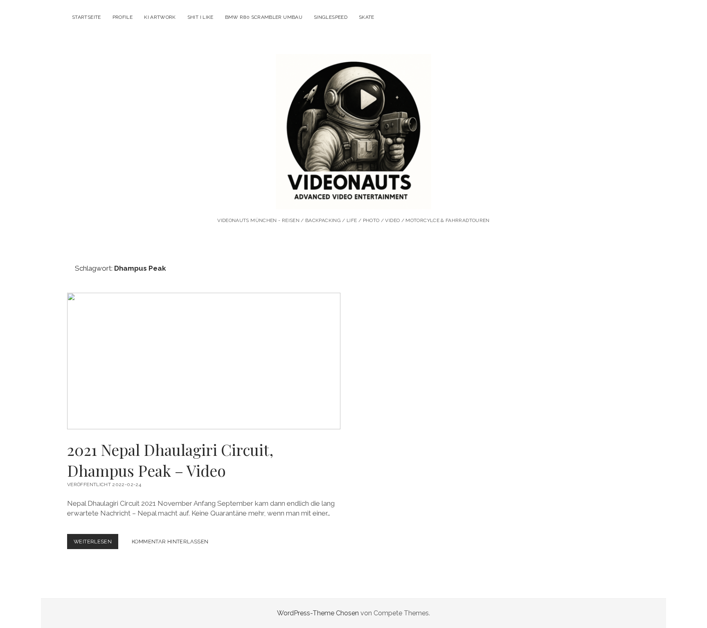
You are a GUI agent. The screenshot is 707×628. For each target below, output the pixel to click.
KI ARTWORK (160, 17)
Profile (123, 17)
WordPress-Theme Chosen (318, 613)
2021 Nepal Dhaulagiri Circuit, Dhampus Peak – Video (203, 361)
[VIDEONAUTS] (353, 198)
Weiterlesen (96, 543)
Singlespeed (330, 17)
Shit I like (200, 17)
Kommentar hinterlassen (170, 541)
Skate (366, 17)
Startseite (86, 17)
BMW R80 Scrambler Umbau (263, 17)
